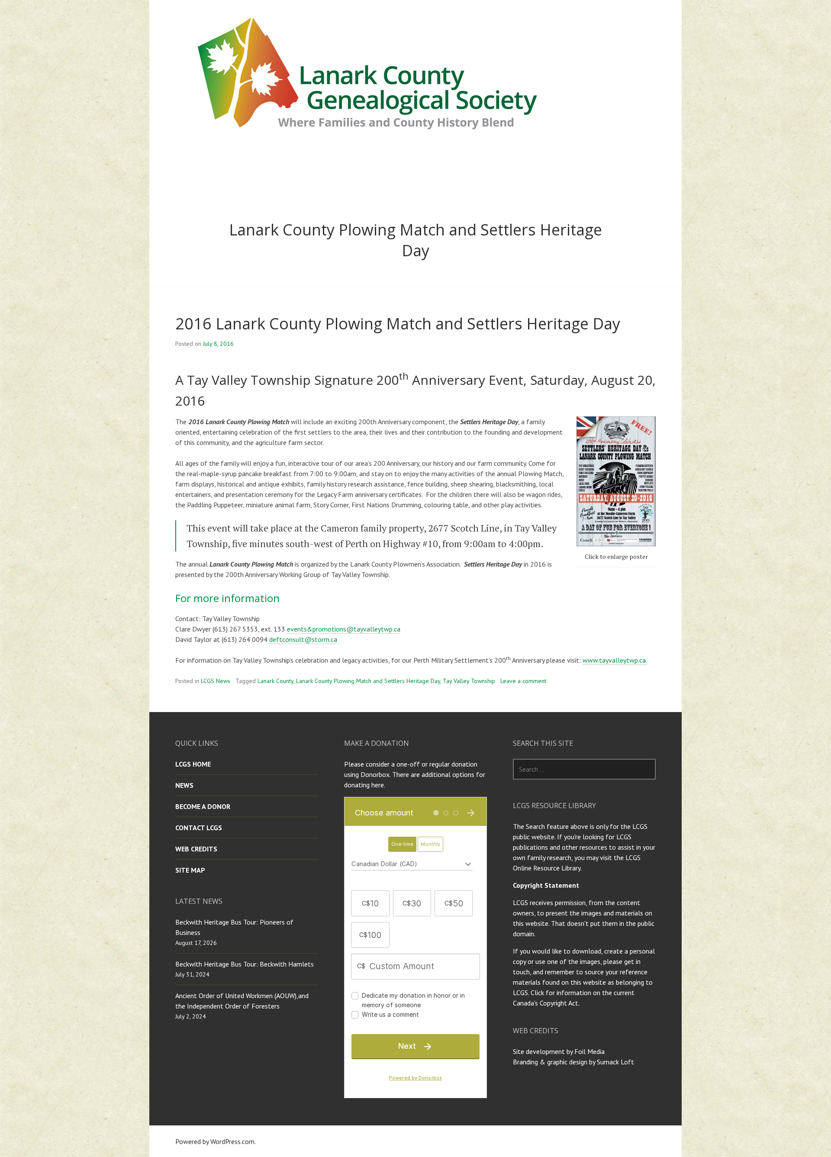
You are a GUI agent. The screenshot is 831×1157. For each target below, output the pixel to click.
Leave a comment (523, 681)
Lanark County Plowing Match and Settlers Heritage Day (368, 681)
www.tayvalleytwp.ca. (615, 660)
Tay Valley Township (469, 681)
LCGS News (215, 681)
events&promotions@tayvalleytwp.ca (343, 629)
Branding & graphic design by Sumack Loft (573, 1061)
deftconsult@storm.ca (303, 639)
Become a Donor (202, 806)
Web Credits (196, 848)
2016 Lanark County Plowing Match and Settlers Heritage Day (397, 323)
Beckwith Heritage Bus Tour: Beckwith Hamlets (244, 964)
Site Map (190, 870)
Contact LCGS (198, 827)
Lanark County (275, 681)
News (184, 785)
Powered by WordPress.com (214, 1141)
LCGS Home (193, 764)
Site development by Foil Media (559, 1051)
